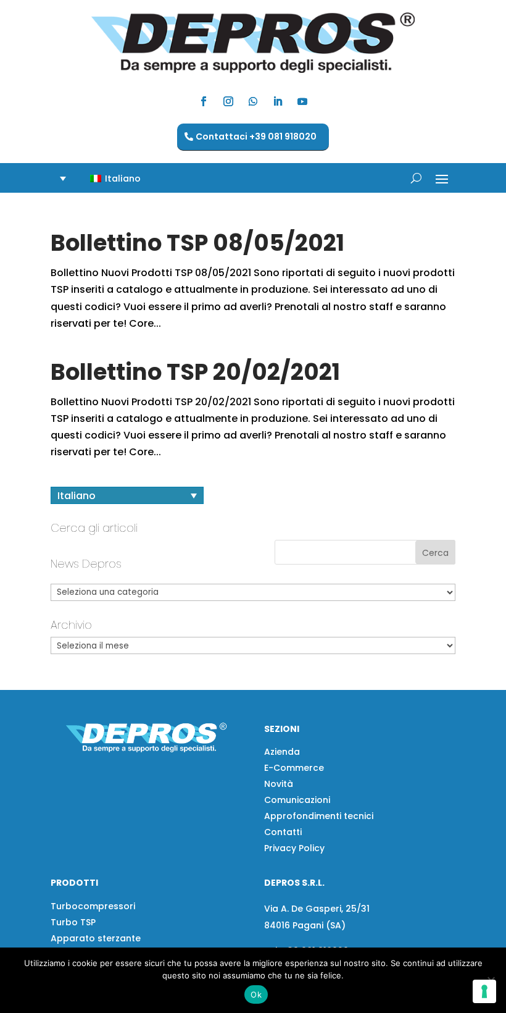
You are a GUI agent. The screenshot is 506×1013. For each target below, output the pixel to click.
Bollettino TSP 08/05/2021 (197, 243)
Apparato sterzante (96, 938)
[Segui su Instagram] (228, 101)
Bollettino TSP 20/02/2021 (195, 372)
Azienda (282, 752)
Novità (278, 784)
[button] (108, 178)
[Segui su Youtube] (302, 101)
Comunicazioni (297, 800)
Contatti (283, 832)
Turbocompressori (93, 906)
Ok (256, 994)
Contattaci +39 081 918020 (256, 136)
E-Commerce (294, 768)
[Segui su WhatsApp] (253, 101)
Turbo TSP (73, 922)
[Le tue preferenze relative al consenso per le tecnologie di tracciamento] (484, 991)
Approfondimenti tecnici (318, 816)
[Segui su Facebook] (204, 101)
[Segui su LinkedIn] (278, 101)
